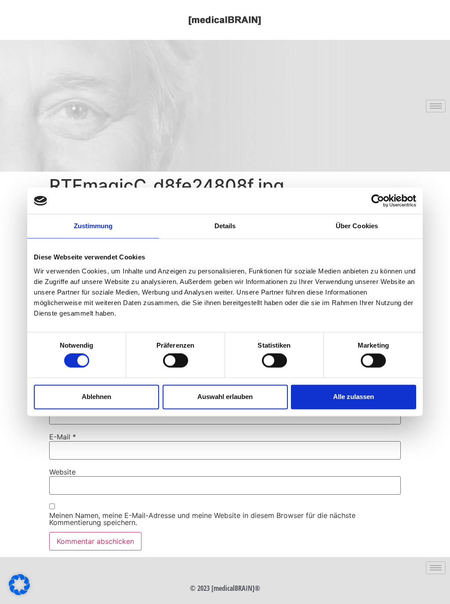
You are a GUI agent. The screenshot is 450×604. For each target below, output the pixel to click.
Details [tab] (225, 226)
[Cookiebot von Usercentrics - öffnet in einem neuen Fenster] (377, 200)
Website (62, 471)
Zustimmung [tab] (93, 226)
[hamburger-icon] (436, 106)
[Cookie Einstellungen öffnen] (19, 592)
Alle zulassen (353, 396)
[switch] (175, 361)
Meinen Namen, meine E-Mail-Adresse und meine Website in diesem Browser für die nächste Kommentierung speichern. (202, 519)
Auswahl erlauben (225, 396)
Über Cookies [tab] (357, 226)
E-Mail (62, 436)
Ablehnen (96, 396)
